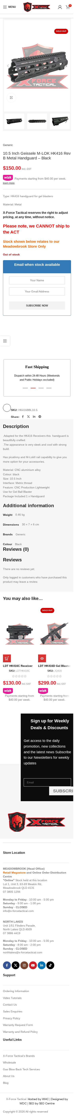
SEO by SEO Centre (42, 1103)
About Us (8, 1076)
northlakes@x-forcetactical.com (22, 952)
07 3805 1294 (11, 891)
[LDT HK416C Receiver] (19, 634)
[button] (8, 66)
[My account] (60, 7)
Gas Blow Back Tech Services (21, 1069)
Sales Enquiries (12, 1011)
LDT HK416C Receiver (17, 665)
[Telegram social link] (39, 416)
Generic (8, 145)
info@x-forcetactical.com (18, 910)
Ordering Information (16, 991)
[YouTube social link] (33, 965)
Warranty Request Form (18, 1025)
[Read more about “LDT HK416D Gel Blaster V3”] (42, 658)
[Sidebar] (5, 341)
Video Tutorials (12, 998)
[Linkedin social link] (34, 416)
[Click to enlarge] (11, 97)
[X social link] (28, 416)
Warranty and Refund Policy (20, 1031)
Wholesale (9, 1062)
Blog (5, 1082)
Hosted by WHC (38, 1099)
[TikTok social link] (50, 965)
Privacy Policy (11, 1018)
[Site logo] (37, 6)
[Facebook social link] (22, 416)
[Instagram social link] (24, 965)
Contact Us (10, 1004)
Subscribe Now (37, 305)
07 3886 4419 (11, 933)
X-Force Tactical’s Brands (19, 1055)
